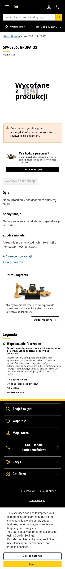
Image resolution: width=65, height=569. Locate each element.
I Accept (32, 564)
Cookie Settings (37, 500)
